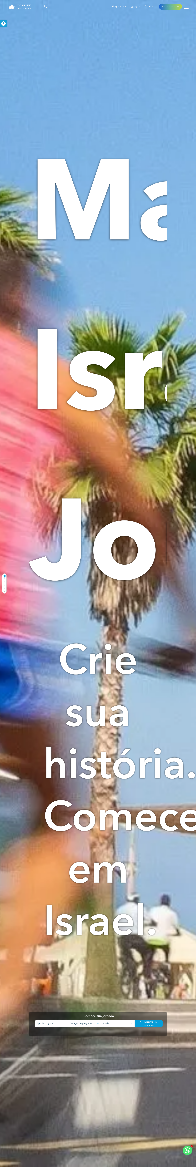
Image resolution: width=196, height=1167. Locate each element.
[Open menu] (186, 7)
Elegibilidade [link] (119, 6)
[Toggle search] (45, 7)
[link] (3, 23)
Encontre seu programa (150, 1023)
